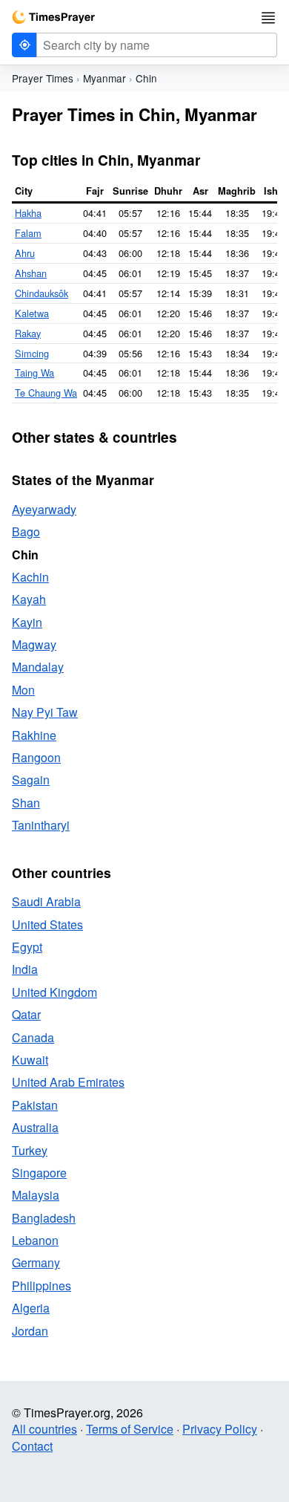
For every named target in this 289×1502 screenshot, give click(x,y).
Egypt (27, 946)
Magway (34, 644)
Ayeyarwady (44, 509)
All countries (44, 1428)
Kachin (30, 576)
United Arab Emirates (68, 1081)
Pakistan (35, 1105)
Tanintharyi (41, 824)
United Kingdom (54, 992)
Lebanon (35, 1240)
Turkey (29, 1150)
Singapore (39, 1172)
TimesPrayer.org (53, 17)
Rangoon (36, 757)
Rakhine (34, 735)
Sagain (31, 779)
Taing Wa (34, 372)
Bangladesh (44, 1217)
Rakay (28, 333)
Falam (28, 233)
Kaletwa (32, 313)
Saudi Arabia (46, 901)
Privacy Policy (219, 1428)
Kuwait (30, 1059)
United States (47, 924)
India (25, 969)
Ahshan (31, 273)
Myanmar (104, 78)
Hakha (28, 213)
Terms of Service (129, 1428)
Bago (26, 531)
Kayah (29, 599)
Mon (23, 689)
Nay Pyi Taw (45, 712)
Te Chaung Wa (46, 393)
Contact (32, 1445)
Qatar (26, 1014)
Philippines (41, 1285)
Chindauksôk (41, 293)
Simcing (32, 353)
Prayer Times (42, 78)
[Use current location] (24, 45)
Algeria (31, 1307)
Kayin (27, 622)
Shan (26, 802)
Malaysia (35, 1194)
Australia (35, 1127)
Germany (36, 1262)
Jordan (30, 1330)
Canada (33, 1037)
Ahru (25, 253)
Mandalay (38, 666)
